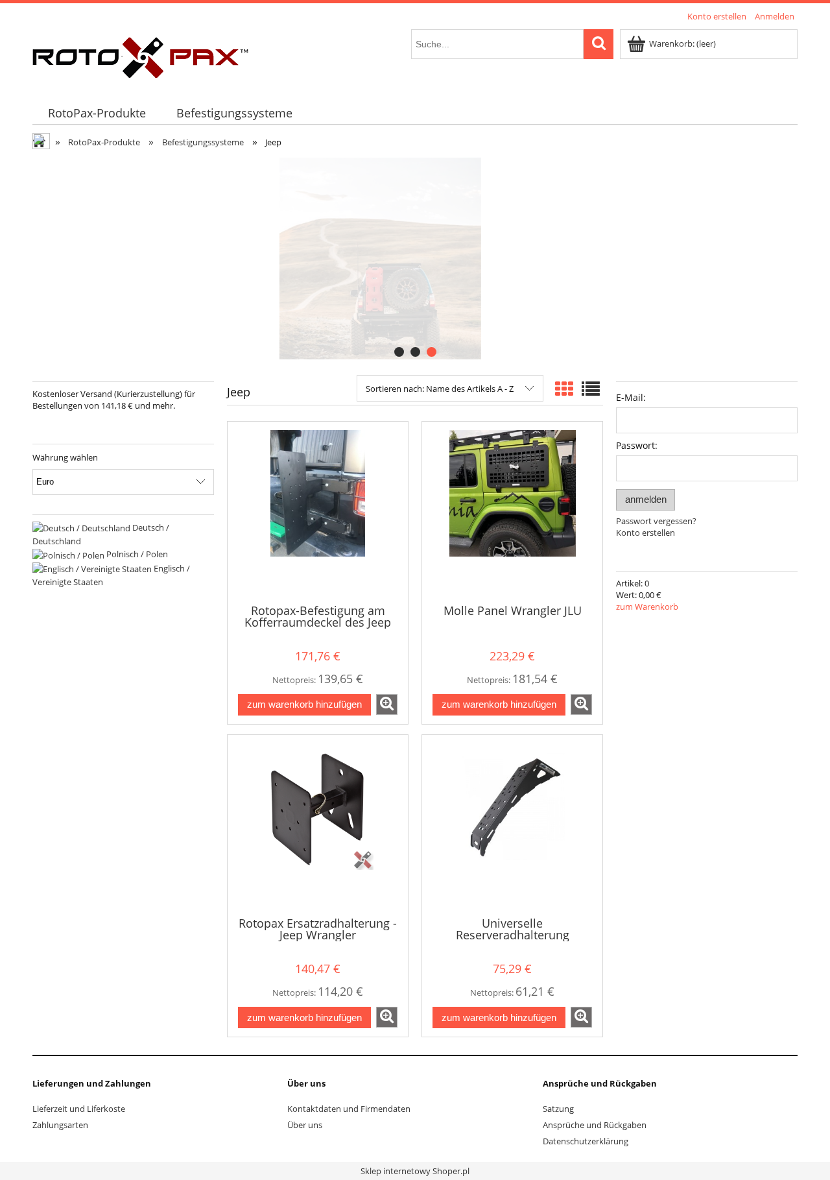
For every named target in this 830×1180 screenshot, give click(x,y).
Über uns (304, 1125)
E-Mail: (631, 397)
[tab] (399, 352)
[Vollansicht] (591, 388)
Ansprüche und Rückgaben (594, 1125)
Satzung (558, 1108)
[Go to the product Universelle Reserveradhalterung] (512, 824)
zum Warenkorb (647, 606)
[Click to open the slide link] (415, 258)
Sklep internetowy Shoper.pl (415, 1171)
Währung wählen (65, 457)
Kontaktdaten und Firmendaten (348, 1108)
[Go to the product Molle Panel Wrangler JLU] (512, 511)
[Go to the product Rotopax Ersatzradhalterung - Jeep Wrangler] (317, 824)
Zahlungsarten (60, 1125)
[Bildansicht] (564, 388)
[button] (386, 704)
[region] (415, 258)
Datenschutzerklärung (585, 1141)
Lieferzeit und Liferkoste (78, 1108)
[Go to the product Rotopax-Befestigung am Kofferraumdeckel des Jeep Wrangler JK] (317, 511)
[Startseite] (140, 55)
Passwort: (637, 445)
